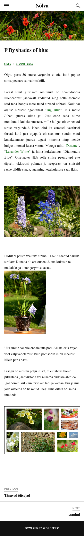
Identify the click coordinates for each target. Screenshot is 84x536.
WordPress (51, 528)
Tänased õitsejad (17, 495)
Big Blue (54, 109)
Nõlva (42, 5)
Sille (7, 63)
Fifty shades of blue (26, 49)
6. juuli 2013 (24, 63)
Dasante (72, 145)
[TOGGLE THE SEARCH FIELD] (77, 5)
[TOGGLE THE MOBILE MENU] (6, 5)
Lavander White (17, 151)
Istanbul (73, 514)
